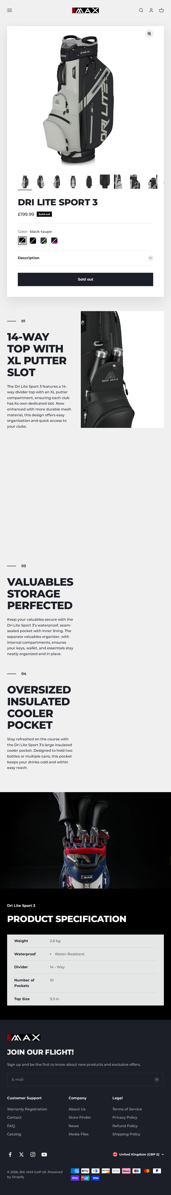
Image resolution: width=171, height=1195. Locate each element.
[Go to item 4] (73, 182)
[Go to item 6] (105, 182)
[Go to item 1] (25, 182)
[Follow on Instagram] (33, 1154)
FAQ (11, 1126)
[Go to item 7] (121, 182)
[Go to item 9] (153, 182)
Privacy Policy (124, 1117)
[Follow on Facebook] (10, 1154)
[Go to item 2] (41, 182)
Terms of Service (127, 1109)
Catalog (14, 1134)
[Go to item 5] (89, 182)
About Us (77, 1109)
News (74, 1126)
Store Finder (80, 1117)
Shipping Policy (126, 1134)
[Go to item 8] (137, 182)
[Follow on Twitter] (21, 1154)
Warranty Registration (27, 1109)
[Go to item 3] (57, 182)
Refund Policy (125, 1126)
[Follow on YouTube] (44, 1154)
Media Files (79, 1134)
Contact (14, 1117)
